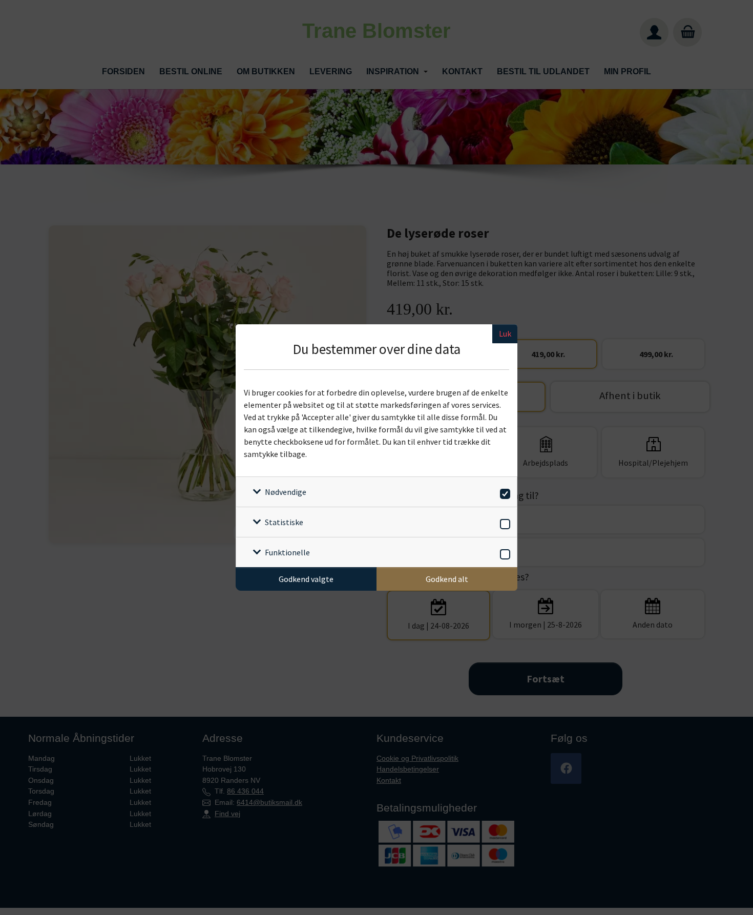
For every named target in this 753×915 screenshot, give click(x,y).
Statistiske (284, 522)
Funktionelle (287, 552)
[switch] (503, 492)
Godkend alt (447, 579)
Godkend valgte (306, 579)
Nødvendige (285, 492)
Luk (505, 333)
